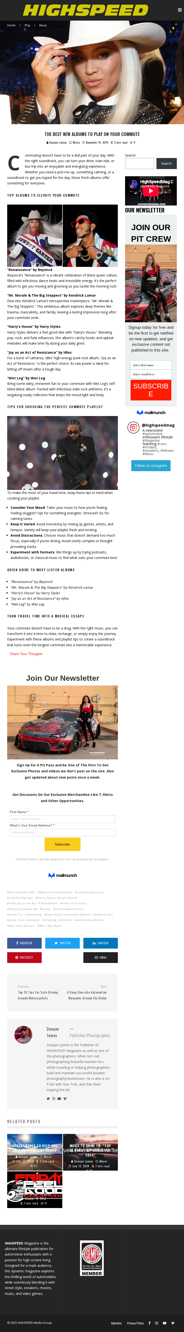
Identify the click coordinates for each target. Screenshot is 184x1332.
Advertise (116, 1323)
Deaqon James (58, 142)
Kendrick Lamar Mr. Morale (29, 909)
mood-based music (69, 909)
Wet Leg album (50, 925)
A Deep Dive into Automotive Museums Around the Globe (87, 992)
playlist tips (104, 914)
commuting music (90, 892)
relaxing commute (58, 920)
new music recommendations (68, 914)
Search (130, 155)
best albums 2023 (22, 892)
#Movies (167, 450)
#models (149, 447)
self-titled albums (90, 920)
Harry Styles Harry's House (57, 897)
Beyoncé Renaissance (56, 892)
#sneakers (151, 450)
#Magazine (151, 440)
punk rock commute (24, 920)
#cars (161, 443)
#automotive (153, 433)
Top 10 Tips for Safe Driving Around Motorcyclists (38, 992)
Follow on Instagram (151, 465)
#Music (148, 454)
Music (76, 142)
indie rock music (74, 903)
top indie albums (21, 925)
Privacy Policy (135, 1323)
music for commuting (25, 914)
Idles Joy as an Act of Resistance (33, 903)
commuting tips (21, 897)
